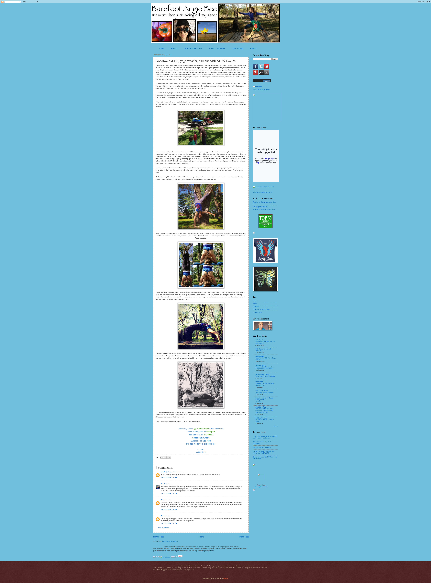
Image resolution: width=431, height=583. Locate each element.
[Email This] (161, 457)
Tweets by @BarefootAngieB (262, 192)
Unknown (164, 500)
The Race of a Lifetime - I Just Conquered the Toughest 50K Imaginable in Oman (264, 410)
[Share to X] (165, 457)
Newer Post (158, 537)
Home (161, 48)
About (255, 304)
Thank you (258, 351)
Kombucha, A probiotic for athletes (264, 209)
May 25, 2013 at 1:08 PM (169, 493)
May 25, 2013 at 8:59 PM (169, 523)
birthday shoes (260, 340)
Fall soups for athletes (260, 207)
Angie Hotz (261, 485)
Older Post (244, 537)
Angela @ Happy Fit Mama (170, 472)
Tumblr (253, 48)
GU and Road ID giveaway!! (262, 447)
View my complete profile (261, 89)
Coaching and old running (261, 309)
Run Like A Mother (261, 391)
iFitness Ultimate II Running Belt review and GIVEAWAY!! (263, 452)
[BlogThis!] (163, 457)
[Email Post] (157, 457)
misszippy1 (259, 382)
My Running (237, 48)
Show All (275, 426)
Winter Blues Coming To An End (265, 376)
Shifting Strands (261, 418)
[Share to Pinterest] (170, 457)
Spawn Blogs (257, 312)
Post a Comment (163, 527)
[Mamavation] (265, 228)
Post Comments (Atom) (170, 541)
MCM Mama (259, 356)
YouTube (207, 441)
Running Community (261, 487)
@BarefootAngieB (202, 429)
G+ (214, 444)
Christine (164, 484)
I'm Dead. (258, 401)
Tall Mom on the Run (262, 374)
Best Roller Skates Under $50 (264, 392)
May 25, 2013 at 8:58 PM (169, 509)
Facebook (208, 435)
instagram (210, 432)
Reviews (174, 48)
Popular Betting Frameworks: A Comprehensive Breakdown (264, 368)
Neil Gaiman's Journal (263, 349)
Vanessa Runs (260, 365)
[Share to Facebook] (167, 457)
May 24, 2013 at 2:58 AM (169, 477)
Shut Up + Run (260, 407)
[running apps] (165, 557)
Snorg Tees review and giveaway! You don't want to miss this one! (265, 437)
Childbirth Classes (193, 48)
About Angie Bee (217, 48)
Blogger (225, 578)
